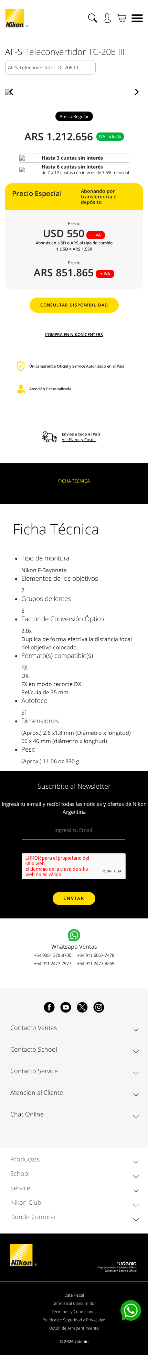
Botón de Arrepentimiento (74, 1328)
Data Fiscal (74, 1295)
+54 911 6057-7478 (95, 955)
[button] (13, 92)
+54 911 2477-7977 (52, 963)
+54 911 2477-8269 (95, 963)
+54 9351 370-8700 (52, 955)
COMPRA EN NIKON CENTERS (74, 334)
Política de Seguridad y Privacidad (74, 1320)
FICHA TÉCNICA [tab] (74, 481)
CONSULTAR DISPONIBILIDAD (74, 305)
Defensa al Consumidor (74, 1303)
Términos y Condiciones (74, 1312)
